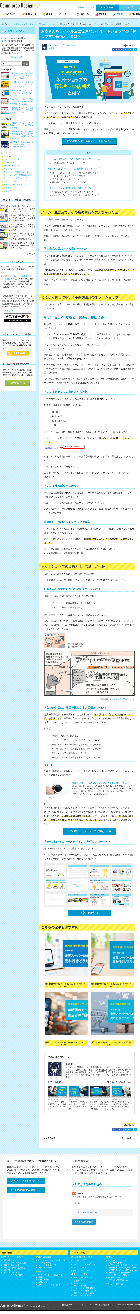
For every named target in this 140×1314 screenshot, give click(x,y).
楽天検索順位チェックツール (120, 1260)
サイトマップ (95, 1305)
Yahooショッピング (47, 24)
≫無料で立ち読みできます (123, 699)
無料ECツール (113, 1257)
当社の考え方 (8, 1260)
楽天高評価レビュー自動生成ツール (122, 1270)
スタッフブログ (79, 1283)
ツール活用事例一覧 (46, 1263)
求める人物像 (43, 1280)
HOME (3, 24)
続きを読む (31, 254)
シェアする (118, 49)
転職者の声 (42, 1282)
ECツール (85, 14)
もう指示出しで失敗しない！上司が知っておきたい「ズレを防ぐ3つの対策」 (78, 1105)
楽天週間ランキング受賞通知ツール (122, 1268)
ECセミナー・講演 (79, 1274)
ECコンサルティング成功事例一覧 (52, 1260)
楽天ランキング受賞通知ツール (120, 1265)
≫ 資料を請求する (89, 912)
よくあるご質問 (79, 1260)
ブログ (120, 14)
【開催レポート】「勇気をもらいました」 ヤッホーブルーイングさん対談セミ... (21, 84)
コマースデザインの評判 (13, 1275)
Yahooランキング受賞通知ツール (121, 1275)
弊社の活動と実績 (44, 1257)
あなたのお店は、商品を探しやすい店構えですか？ (75, 195)
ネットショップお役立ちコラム (85, 1291)
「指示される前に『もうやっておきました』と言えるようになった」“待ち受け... (21, 75)
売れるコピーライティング (15, 178)
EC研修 (49, 14)
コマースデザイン (54, 797)
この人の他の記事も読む (120, 1082)
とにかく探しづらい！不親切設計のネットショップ (74, 168)
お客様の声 (8, 169)
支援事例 (103, 14)
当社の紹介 (10, 14)
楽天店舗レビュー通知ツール (120, 1273)
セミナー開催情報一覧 (47, 1265)
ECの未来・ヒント (12, 159)
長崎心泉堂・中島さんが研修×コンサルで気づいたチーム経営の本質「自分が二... (22, 101)
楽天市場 (7, 188)
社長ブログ (77, 1281)
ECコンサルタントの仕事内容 (50, 1275)
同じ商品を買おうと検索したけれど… (69, 163)
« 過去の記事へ (50, 1138)
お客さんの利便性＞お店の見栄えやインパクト (73, 192)
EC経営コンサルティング (82, 1257)
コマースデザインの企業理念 (14, 1263)
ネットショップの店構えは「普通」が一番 (70, 188)
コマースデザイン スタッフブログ (22, 24)
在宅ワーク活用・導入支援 (14, 1268)
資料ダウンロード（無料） (84, 1293)
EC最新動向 (9, 162)
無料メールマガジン (81, 1286)
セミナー (66, 14)
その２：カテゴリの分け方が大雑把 (68, 176)
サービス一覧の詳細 (115, 1284)
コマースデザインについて (13, 1257)
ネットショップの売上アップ (16, 172)
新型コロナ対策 (10, 181)
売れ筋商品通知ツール (117, 1278)
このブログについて (14, 31)
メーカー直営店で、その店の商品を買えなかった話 (74, 159)
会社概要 (80, 7)
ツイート (129, 49)
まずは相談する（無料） (27, 1190)
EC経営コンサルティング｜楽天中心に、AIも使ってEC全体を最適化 (22, 125)
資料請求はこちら (18, 383)
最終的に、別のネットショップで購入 (69, 182)
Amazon (7, 156)
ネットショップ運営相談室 (84, 1288)
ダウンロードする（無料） (27, 1180)
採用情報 (136, 14)
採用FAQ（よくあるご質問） (49, 1285)
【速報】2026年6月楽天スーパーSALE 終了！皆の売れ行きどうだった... (22, 93)
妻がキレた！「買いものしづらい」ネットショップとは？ (100, 782)
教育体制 (41, 1277)
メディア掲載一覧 (45, 1268)
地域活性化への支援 (11, 1265)
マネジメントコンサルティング (84, 1264)
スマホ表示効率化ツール (118, 1280)
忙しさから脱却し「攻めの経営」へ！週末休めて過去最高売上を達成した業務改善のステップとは (99, 1105)
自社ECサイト (10, 191)
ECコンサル (89, 7)
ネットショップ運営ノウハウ (83, 1278)
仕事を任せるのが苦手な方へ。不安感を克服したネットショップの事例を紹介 (120, 1105)
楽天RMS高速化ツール (117, 1263)
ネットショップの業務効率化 (58, 1096)
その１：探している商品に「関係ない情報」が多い (75, 172)
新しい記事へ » (128, 1138)
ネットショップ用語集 (82, 1296)
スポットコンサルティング (83, 1267)
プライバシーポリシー (79, 1305)
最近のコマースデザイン (14, 184)
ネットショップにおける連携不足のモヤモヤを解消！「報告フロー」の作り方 (57, 1105)
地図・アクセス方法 (11, 1273)
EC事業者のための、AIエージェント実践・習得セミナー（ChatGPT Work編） (22, 144)
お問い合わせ (108, 1305)
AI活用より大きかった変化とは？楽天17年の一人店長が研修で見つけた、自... (21, 110)
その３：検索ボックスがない (65, 179)
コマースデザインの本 (81, 1271)
